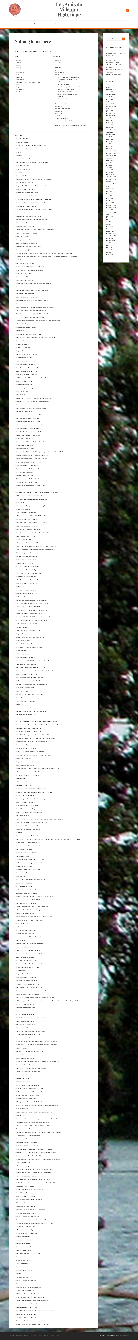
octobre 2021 (110, 132)
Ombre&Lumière (125, 1335)
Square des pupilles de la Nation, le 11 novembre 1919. (32, 522)
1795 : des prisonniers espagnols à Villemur (29, 630)
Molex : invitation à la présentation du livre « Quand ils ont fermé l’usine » (38, 1159)
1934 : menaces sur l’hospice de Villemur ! (29, 863)
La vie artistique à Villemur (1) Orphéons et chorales (31, 458)
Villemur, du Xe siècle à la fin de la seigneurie (29, 920)
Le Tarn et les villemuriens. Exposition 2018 (29, 681)
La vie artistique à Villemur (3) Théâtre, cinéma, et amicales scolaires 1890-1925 (40, 452)
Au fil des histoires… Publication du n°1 (28, 1196)
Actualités (53, 24)
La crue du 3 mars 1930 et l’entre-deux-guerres (30, 1209)
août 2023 (109, 108)
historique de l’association (24, 1270)
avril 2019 (109, 195)
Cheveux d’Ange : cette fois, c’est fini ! (27, 664)
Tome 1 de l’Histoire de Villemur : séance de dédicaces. (32, 1122)
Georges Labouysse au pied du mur (27, 1145)
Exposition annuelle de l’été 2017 (26, 1213)
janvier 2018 (110, 231)
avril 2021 (109, 144)
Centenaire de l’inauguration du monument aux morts (32, 219)
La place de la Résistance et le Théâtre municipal (31, 186)
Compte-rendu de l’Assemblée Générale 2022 (30, 266)
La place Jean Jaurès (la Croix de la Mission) (29, 943)
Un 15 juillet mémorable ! (23, 815)
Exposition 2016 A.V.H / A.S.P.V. (25, 138)
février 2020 (109, 172)
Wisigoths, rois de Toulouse (24, 475)
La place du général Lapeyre (25, 634)
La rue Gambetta (21, 287)
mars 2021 (109, 146)
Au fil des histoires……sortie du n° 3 (27, 977)
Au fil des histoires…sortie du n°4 (26, 957)
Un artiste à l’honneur (22, 1257)
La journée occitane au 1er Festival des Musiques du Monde (34, 1112)
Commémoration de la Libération (26, 213)
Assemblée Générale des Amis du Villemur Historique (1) (33, 1300)
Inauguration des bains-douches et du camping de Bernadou (34, 792)
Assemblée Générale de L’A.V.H (25, 883)
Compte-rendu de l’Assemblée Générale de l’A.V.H (31, 485)
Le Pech (18, 152)
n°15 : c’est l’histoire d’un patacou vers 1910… (30, 425)
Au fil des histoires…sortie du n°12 (26, 583)
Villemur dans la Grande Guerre (25, 1226)
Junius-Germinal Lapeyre (23, 1260)
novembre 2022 (111, 113)
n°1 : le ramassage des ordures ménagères (29, 1199)
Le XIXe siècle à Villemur (23, 1250)
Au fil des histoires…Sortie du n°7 (26, 802)
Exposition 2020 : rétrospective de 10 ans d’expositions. (32, 401)
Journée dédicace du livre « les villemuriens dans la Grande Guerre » (37, 1105)
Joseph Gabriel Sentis (22, 856)
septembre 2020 (111, 155)
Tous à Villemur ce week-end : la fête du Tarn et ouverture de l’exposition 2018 (39, 819)
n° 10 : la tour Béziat (22, 654)
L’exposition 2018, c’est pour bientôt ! (27, 826)
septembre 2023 (111, 106)
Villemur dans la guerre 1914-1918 (67, 91)
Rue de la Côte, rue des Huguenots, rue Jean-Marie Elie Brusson (35, 337)
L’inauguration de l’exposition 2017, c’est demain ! (31, 1102)
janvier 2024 (110, 103)
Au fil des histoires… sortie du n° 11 (27, 623)
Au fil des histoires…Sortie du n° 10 (26, 657)
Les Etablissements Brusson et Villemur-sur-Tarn (30, 1297)
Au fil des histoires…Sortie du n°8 (26, 718)
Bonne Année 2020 (22, 502)
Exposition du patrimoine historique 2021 (28, 334)
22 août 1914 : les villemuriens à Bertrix (28, 950)
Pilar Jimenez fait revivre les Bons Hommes (29, 836)
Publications (66, 24)
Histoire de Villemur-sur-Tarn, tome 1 (27, 1307)
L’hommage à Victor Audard (24, 411)
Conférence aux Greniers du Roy (26, 570)
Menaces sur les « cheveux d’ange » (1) (28, 846)
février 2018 (109, 228)
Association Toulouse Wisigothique (26, 893)
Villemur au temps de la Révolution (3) (27, 469)
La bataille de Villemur (63, 84)
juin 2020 (109, 163)
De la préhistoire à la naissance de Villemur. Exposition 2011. (34, 1179)
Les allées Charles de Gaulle (25, 785)
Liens (112, 24)
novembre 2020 (111, 153)
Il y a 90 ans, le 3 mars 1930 (24, 472)
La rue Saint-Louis (21, 223)
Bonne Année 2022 (22, 277)
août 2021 (109, 137)
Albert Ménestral (21, 876)
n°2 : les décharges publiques (25, 1166)
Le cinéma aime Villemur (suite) (25, 1007)
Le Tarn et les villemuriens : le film (26, 748)
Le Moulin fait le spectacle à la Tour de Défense (30, 1092)
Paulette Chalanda (21, 873)
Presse (59, 62)
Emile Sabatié (20, 260)
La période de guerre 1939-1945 (26, 1206)
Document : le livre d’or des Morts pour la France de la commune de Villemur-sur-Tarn (42, 724)
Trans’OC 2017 (20, 1055)
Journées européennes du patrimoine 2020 (29, 415)
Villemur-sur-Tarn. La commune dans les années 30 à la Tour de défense (38, 320)
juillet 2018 (109, 217)
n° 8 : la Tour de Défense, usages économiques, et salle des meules (36, 721)
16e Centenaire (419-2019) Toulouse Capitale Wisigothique (34, 660)
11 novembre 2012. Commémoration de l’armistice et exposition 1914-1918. (39, 1132)
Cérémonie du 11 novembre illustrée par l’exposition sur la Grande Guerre (38, 1119)
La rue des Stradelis (22, 341)
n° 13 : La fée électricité (23, 509)
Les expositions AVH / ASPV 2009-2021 (28, 82)
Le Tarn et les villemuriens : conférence (28, 775)
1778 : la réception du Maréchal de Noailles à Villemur (32, 603)
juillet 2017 (109, 245)
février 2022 (109, 125)
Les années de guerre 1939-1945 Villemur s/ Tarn (31, 145)
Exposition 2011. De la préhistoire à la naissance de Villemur (34, 1149)
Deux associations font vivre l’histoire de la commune (32, 162)
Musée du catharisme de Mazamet (26, 852)
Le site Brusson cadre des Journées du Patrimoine (31, 1017)
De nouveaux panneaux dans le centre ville (29, 987)
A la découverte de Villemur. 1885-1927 (28, 1034)
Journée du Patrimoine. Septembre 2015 (28, 1071)
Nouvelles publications (23, 169)
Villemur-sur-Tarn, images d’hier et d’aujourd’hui (30, 1321)
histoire (57, 74)
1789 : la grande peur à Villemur (26, 536)
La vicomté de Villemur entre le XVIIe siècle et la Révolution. (34, 916)
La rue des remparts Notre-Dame (26, 361)
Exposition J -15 (21, 1115)
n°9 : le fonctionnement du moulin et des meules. (31, 677)
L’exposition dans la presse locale (26, 590)
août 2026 (109, 87)
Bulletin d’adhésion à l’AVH (24, 384)
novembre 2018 (111, 207)
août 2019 (109, 186)
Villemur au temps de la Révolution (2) (27, 479)
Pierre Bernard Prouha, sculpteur (26, 327)
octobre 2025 (110, 92)
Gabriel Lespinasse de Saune (25, 1014)
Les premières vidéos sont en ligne (26, 1142)
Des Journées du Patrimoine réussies (27, 994)
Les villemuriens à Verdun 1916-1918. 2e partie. (30, 900)
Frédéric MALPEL (21, 176)
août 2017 (109, 243)
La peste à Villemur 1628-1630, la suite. (28, 435)
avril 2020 (109, 167)
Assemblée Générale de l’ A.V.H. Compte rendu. (30, 637)
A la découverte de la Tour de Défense (27, 1095)
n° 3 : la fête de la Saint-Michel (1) (26, 980)
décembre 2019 (111, 177)
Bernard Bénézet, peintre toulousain (27, 519)
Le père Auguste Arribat (23, 1081)
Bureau (18, 67)
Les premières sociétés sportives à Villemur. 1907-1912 (32, 300)
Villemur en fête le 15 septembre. (26, 559)
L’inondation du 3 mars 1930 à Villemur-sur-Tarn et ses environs (35, 1310)
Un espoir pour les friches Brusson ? (27, 903)
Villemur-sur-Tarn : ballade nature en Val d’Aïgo (30, 859)
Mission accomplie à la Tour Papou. (26, 1233)
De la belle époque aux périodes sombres (28, 1253)
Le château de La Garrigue (24, 947)
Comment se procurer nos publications (27, 388)
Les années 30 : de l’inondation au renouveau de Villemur (33, 283)
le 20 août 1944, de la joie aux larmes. (27, 566)
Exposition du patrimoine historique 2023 (28, 216)
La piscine (19, 832)
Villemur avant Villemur (23, 1236)
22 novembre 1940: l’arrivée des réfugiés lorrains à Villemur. (34, 398)
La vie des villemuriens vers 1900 (26, 1098)
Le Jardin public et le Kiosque (25, 293)
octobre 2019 (110, 181)
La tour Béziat (20, 778)
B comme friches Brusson (24, 357)
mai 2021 (109, 141)
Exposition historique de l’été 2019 (26, 593)
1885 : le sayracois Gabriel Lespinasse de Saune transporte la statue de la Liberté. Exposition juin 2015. (47, 1001)
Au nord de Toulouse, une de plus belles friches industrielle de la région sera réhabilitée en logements (46, 256)
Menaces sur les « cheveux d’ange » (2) (28, 842)
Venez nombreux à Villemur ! (25, 1129)
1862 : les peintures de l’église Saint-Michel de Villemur (32, 516)
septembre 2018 (111, 212)
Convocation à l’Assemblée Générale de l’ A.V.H (30, 667)
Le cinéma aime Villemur (23, 1028)
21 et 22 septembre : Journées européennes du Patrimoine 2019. (35, 549)
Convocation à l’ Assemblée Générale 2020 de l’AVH (31, 499)
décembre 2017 (111, 233)
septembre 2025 (111, 94)
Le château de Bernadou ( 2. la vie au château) (30, 964)
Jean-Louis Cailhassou (23, 1263)
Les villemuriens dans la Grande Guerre (28, 1304)
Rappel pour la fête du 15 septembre (27, 556)
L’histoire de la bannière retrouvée (26, 1176)
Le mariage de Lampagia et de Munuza (28, 829)
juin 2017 (109, 247)
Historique (19, 77)
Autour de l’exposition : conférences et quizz (29, 812)
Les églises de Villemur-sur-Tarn (26, 1314)
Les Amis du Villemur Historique (69, 9)
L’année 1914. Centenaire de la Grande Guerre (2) (31, 684)
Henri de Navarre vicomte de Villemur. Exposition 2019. (32, 533)
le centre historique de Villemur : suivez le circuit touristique (34, 991)
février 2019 (109, 200)
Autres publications (62, 118)
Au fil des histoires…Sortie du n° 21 (26, 189)
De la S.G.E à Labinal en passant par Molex (29, 1193)
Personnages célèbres (23, 1267)
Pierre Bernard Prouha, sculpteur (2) (27, 367)
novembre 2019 (111, 179)
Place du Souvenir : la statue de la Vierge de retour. (31, 741)
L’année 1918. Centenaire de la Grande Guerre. (30, 751)
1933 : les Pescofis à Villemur (25, 782)
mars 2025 (109, 99)
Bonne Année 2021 (22, 391)
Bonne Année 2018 (22, 923)
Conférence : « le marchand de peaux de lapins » (31, 1068)
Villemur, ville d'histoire (64, 99)
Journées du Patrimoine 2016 (25, 1058)
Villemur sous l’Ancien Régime (25, 1246)
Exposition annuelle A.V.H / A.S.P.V (26, 165)
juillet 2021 (109, 139)
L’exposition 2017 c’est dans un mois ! (27, 1139)
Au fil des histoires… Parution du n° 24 (27, 159)
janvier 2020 (110, 174)
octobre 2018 (110, 210)
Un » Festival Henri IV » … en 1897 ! (27, 354)
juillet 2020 (109, 160)
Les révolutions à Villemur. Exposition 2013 (29, 1156)
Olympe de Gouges (22, 1108)
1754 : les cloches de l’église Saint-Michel (28, 607)
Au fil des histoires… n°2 (23, 1162)
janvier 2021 (110, 148)
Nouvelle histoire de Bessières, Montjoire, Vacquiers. (32, 408)
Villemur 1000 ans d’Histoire (24, 563)
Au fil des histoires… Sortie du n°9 (26, 674)
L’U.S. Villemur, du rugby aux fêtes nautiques (29, 270)
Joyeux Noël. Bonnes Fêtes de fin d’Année (29, 937)
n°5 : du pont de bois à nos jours (26, 930)
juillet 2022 (109, 120)
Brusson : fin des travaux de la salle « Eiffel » (29, 694)
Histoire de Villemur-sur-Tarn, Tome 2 (27, 1294)
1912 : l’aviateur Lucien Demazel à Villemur (29, 543)
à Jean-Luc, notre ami (22, 142)
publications (58, 113)
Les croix (19, 155)
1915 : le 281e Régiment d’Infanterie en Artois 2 (30, 317)
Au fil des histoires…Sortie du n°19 (26, 243)
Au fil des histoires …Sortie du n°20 (26, 196)
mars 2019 (109, 198)
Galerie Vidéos (20, 72)
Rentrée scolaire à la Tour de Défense (27, 1085)
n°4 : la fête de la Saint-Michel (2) (26, 960)
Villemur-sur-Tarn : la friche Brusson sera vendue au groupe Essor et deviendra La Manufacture (44, 253)
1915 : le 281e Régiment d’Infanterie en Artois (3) (31, 310)
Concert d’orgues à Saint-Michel (25, 1024)
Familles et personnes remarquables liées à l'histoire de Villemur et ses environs (68, 79)
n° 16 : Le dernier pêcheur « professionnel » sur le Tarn (32, 378)
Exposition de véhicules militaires (26, 206)
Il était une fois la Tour (22, 970)
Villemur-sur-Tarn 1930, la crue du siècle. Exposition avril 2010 (35, 1223)
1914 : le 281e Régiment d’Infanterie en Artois (30, 324)
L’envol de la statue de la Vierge (25, 809)
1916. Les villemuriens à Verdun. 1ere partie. (29, 910)
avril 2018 (109, 224)
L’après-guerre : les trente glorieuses (27, 1075)
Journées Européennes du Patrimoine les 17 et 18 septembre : (35, 229)
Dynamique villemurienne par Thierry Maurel (29, 647)
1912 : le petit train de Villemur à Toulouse (28, 573)
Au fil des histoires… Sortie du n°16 (26, 381)
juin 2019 (109, 191)
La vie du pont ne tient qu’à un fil (26, 933)
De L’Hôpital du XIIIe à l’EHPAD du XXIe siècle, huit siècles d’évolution (37, 617)
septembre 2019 (111, 184)
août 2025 (109, 96)
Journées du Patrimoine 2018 (25, 765)
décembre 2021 (111, 130)
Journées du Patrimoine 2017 (25, 1021)
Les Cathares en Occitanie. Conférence (28, 529)
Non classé (58, 111)
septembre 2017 (111, 240)
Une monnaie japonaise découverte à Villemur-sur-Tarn (32, 290)
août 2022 (109, 118)
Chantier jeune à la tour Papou (25, 1230)
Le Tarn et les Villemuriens (24, 149)
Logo (17, 87)
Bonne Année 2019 (22, 691)
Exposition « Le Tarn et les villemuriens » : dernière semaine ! (34, 755)
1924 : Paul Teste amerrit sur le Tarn (27, 526)
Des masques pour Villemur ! (25, 448)
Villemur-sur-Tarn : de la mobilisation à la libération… (32, 202)
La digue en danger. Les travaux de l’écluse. (29, 613)
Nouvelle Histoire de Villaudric (25, 263)
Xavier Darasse (21, 1011)
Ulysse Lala (19, 704)
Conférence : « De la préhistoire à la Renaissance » (31, 788)
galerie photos (59, 70)
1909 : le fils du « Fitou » (23, 596)
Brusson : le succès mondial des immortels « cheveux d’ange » (35, 997)
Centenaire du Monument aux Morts (27, 192)
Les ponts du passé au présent (25, 913)
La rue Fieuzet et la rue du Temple (26, 233)
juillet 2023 (109, 111)
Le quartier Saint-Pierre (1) (24, 644)
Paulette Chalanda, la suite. (24, 745)
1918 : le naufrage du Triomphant (26, 701)
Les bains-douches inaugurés (25, 795)
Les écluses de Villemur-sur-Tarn (26, 576)
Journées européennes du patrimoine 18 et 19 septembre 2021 (35, 307)
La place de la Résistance (24, 866)
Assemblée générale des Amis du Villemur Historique (32, 906)
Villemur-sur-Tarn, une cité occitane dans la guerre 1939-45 (34, 209)
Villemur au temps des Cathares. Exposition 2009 (31, 1220)
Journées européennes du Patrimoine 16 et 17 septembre (33, 199)
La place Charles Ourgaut (24, 974)
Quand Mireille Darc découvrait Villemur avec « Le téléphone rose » (36, 1041)
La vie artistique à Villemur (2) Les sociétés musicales (32, 455)
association (58, 67)
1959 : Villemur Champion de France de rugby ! (30, 506)
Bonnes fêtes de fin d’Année (24, 698)
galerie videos (59, 72)
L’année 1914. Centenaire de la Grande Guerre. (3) (31, 600)
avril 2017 (109, 252)
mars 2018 (109, 226)
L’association (38, 24)
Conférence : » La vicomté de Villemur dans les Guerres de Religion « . (37, 1044)
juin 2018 (109, 219)
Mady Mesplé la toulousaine (24, 445)
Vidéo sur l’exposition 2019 (24, 553)
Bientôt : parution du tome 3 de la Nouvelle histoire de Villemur (35, 896)
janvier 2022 (110, 127)
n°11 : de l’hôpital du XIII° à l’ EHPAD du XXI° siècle (31, 620)
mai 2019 (109, 193)
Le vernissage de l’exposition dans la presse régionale (32, 799)
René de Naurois (21, 940)
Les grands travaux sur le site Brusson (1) (28, 731)
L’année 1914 (20, 586)
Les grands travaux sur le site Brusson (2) (28, 728)
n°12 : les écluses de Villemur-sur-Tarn (27, 580)
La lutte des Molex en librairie (25, 1186)
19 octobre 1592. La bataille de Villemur (28, 1135)
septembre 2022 (111, 115)
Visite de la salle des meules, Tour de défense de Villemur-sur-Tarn (36, 314)
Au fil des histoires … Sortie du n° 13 (27, 512)
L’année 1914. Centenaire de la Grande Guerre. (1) (31, 711)
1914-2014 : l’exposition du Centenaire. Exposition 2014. (33, 1125)
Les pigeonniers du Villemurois (25, 240)
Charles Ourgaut (21, 330)
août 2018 (109, 214)
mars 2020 (109, 170)
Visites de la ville (21, 1284)
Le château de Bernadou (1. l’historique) (28, 967)
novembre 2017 (111, 236)
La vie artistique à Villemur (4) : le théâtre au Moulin (31, 442)
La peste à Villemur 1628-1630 (25, 438)
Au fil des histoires (62, 116)
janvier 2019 (110, 203)
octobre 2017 (110, 238)
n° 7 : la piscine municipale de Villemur (27, 805)
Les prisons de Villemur (23, 405)
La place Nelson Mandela (24, 347)
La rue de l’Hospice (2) (23, 236)
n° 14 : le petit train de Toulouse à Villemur (29, 462)
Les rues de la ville (22, 394)
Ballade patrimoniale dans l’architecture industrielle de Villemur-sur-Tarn (37, 768)
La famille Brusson (21, 1048)
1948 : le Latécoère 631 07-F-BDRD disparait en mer (32, 822)
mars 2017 (109, 254)
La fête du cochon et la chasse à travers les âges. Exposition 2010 (36, 1182)
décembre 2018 (111, 205)
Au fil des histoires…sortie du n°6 (26, 889)
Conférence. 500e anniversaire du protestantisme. (31, 1031)
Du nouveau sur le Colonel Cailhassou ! (28, 418)
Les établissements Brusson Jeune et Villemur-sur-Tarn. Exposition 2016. (38, 1061)
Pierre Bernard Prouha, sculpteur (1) (27, 374)
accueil (27, 24)
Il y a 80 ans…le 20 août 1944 (25, 182)
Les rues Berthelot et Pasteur (25, 226)
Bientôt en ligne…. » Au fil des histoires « (28, 1287)
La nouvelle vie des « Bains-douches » (27, 1065)
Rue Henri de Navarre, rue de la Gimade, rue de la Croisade (34, 179)
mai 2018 (109, 221)
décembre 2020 (111, 151)
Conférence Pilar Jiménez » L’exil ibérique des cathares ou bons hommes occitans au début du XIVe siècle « (49, 839)
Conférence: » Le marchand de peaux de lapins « (31, 1051)
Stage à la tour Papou (22, 1277)
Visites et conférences (22, 1203)
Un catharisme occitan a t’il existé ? (26, 714)
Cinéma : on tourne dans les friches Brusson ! (30, 772)
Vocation (18, 92)
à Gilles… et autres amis (23, 539)
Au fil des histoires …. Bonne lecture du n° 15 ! (30, 428)
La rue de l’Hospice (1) (23, 250)
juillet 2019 (109, 188)
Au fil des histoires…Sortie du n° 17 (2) (28, 364)
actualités (58, 60)
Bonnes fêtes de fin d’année (24, 280)
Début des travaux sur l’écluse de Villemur (28, 421)
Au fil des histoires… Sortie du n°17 (26, 371)
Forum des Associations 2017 (25, 1004)
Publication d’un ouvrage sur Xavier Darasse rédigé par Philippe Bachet (37, 492)
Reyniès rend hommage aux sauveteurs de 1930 (30, 879)
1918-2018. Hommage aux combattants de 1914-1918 (32, 735)
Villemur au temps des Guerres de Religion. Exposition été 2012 (35, 1172)
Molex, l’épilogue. (21, 650)
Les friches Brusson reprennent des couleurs (29, 1189)
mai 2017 (109, 250)
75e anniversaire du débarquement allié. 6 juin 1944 (31, 610)
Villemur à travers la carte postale (26, 1317)
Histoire (80, 24)
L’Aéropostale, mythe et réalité (25, 687)
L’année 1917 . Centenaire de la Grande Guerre (30, 953)
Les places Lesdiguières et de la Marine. (28, 869)
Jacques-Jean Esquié (22, 627)
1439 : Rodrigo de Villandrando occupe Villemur (30, 495)
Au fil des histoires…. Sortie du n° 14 (27, 465)
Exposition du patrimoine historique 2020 (28, 431)
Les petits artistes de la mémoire (26, 1280)
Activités (18, 62)
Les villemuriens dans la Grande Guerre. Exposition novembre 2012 (36, 1169)
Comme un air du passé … (24, 708)
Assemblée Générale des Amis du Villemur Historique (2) (33, 1324)
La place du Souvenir (22, 344)
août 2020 (109, 158)
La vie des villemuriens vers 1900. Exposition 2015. (31, 1088)
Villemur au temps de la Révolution (26, 482)
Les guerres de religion (23, 1243)
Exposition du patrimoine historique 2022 (28, 246)
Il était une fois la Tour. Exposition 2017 (28, 984)
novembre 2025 (111, 89)
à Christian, (19, 172)
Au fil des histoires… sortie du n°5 (26, 927)
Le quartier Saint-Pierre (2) (24, 640)
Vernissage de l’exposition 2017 (25, 1290)
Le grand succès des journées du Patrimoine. (29, 762)
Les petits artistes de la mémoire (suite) (28, 1216)
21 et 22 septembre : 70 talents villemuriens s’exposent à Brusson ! (36, 546)
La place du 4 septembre (23, 758)
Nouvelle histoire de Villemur (24, 849)
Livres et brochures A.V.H (62, 108)
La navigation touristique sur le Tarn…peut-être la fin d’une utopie (35, 671)
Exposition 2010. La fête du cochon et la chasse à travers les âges (36, 1152)
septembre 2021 (111, 134)
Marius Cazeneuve (22, 304)
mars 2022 (109, 122)
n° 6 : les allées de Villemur (24, 886)
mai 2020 (109, 165)
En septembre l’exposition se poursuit (27, 1038)
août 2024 (109, 101)
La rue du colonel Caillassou (24, 273)
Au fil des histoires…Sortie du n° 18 (26, 297)
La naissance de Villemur (23, 1240)
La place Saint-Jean (22, 351)
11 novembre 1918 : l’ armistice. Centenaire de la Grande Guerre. (35, 738)
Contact (103, 24)
